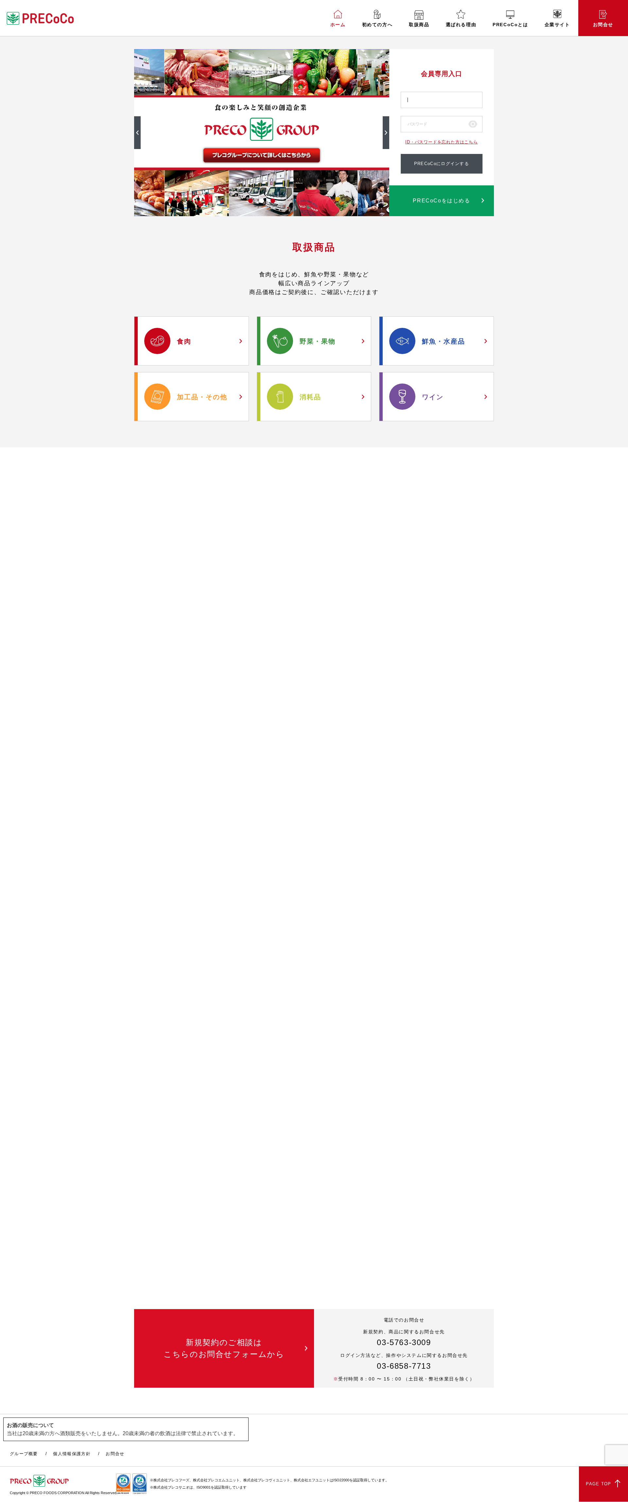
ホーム (338, 24)
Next (386, 132)
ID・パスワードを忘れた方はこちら (441, 142)
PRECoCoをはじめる (441, 200)
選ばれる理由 (461, 24)
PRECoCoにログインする (441, 163)
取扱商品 (419, 24)
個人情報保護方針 (71, 1454)
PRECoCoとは (510, 24)
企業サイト (557, 24)
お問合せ (603, 24)
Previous (137, 132)
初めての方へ (377, 24)
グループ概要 (24, 1454)
